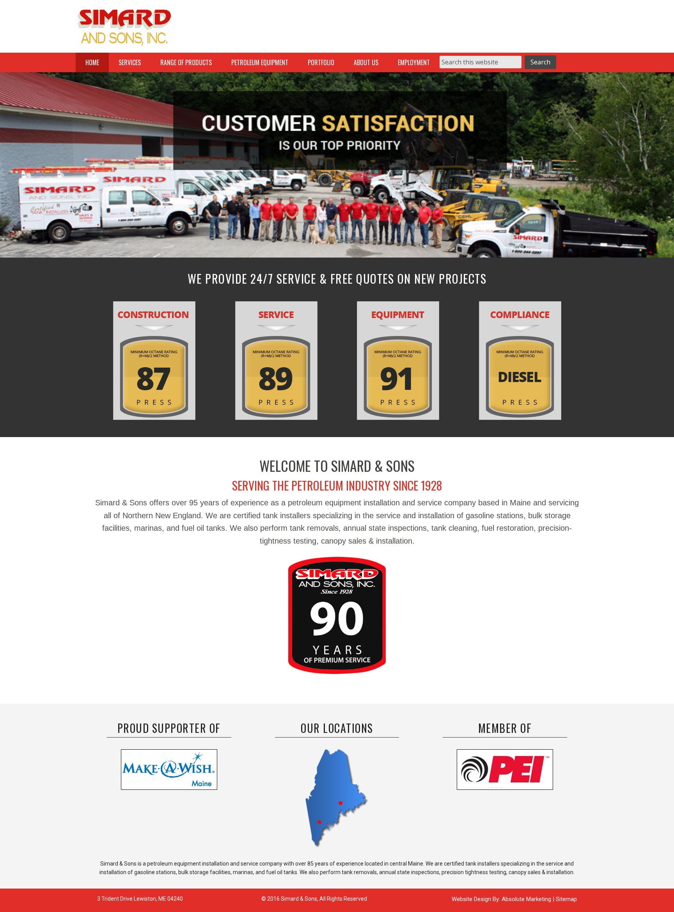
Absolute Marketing (527, 899)
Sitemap (566, 899)
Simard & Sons (124, 29)
